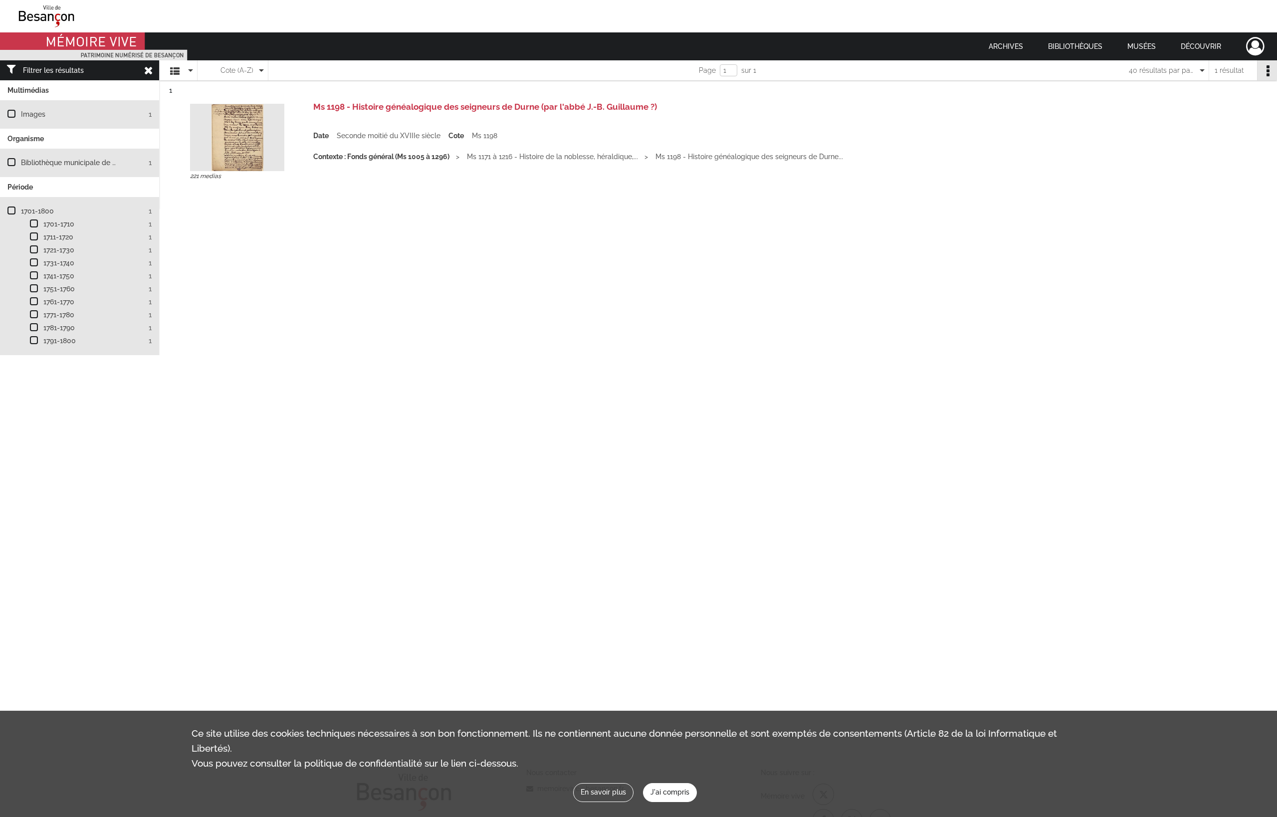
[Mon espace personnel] (1255, 46)
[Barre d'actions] (1267, 70)
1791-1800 (59, 341)
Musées (1141, 46)
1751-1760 (59, 289)
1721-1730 (58, 250)
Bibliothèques (1075, 46)
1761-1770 (58, 302)
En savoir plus (603, 792)
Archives (1006, 46)
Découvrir (1201, 46)
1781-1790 (59, 328)
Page (707, 70)
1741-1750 (58, 276)
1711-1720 (58, 237)
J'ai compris (669, 792)
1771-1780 (58, 315)
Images (33, 114)
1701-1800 (37, 211)
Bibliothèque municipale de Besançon (82, 163)
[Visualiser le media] (237, 137)
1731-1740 (58, 263)
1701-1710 (58, 224)
